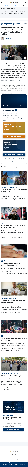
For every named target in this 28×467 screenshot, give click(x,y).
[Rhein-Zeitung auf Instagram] (15, 455)
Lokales (8, 8)
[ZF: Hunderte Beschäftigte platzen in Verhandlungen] (14, 364)
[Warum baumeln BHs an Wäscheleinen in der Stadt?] (14, 177)
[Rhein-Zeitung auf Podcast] (18, 455)
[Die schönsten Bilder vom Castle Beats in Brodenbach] (14, 326)
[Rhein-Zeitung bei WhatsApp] (9, 455)
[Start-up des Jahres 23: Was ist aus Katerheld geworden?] (14, 213)
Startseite (3, 8)
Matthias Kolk (8, 38)
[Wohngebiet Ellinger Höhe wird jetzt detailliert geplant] (14, 288)
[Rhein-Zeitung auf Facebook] (12, 455)
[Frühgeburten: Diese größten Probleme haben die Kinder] (14, 251)
